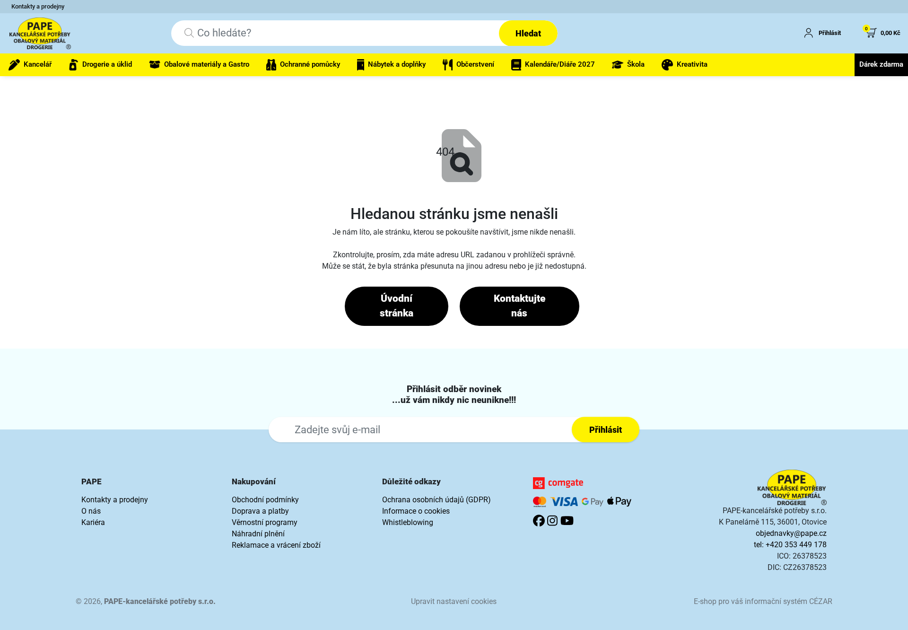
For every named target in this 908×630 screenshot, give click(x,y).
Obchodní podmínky (265, 499)
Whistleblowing (407, 522)
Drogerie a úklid (107, 64)
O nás (91, 511)
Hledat (528, 33)
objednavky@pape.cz (791, 533)
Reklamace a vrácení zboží (276, 545)
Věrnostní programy (264, 522)
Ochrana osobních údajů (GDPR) (436, 499)
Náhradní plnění (258, 533)
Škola (636, 64)
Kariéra (93, 522)
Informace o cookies (416, 511)
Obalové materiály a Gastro (206, 64)
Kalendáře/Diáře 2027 (560, 64)
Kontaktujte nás (519, 306)
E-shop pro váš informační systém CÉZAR (763, 601)
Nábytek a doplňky (397, 64)
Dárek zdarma (881, 64)
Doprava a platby (260, 511)
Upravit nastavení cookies (454, 601)
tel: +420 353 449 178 (790, 544)
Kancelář (38, 64)
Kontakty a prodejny (37, 6)
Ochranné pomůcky (310, 64)
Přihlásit (605, 430)
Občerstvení (475, 64)
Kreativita (692, 64)
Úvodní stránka (396, 306)
